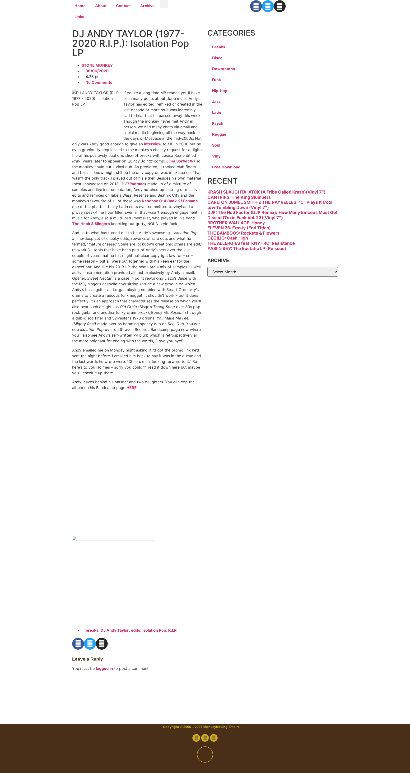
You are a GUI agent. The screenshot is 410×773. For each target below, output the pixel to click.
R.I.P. (172, 630)
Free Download (226, 167)
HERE (131, 387)
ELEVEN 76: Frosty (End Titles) (239, 227)
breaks (92, 630)
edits (135, 630)
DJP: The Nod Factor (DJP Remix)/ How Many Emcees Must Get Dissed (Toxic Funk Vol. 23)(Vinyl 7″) (272, 215)
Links (79, 16)
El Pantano (135, 183)
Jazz (216, 101)
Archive (147, 5)
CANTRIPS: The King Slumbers (239, 197)
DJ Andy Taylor (115, 630)
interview (153, 144)
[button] (164, 4)
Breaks (218, 47)
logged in (104, 668)
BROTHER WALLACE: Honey (236, 222)
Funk (216, 79)
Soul (216, 145)
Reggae (219, 134)
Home (80, 5)
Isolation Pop (154, 630)
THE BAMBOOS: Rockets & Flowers (243, 233)
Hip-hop (219, 90)
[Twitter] (268, 6)
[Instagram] (280, 6)
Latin (216, 112)
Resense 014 (170, 201)
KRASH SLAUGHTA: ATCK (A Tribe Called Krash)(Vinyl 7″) (266, 192)
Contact (123, 5)
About (101, 5)
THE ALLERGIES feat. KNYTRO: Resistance (251, 243)
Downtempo (223, 68)
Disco (217, 58)
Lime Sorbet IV (180, 161)
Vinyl (216, 156)
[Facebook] (256, 6)
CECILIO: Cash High (227, 238)
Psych (217, 123)
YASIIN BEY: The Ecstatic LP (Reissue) (246, 248)
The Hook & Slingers (91, 223)
